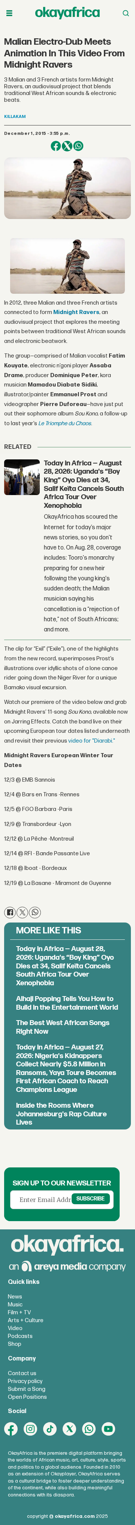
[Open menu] (9, 13)
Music (15, 1304)
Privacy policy (25, 1381)
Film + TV (19, 1312)
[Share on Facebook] (56, 146)
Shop (14, 1344)
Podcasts (20, 1336)
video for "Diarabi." (91, 740)
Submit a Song (26, 1389)
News (15, 1296)
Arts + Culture (26, 1320)
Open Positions (27, 1397)
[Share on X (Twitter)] (67, 146)
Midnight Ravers (76, 312)
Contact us (22, 1373)
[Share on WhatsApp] (78, 146)
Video (15, 1328)
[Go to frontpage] (67, 13)
